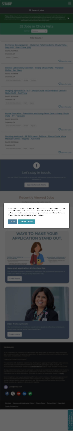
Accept (12, 222)
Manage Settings (26, 222)
